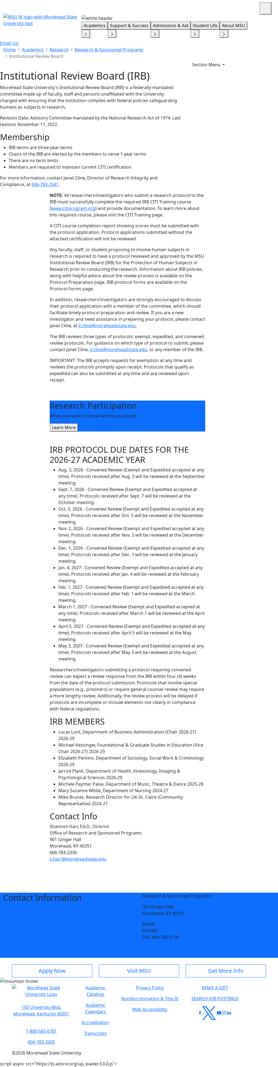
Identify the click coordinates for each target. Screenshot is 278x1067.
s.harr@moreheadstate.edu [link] (185, 924)
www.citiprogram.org (73, 208)
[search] (265, 8)
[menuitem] (9, 49)
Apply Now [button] (52, 970)
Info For (151, 8)
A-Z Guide (219, 8)
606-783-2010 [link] (173, 931)
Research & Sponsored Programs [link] (109, 50)
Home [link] (9, 50)
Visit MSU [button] (139, 970)
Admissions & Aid (170, 26)
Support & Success (129, 26)
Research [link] (59, 50)
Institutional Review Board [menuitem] (36, 56)
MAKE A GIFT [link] (215, 988)
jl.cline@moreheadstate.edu (107, 326)
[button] (41, 994)
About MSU (233, 26)
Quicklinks (184, 8)
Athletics (245, 8)
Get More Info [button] (226, 970)
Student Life (205, 26)
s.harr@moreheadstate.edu (78, 859)
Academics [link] (33, 50)
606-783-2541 (45, 184)
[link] (41, 1010)
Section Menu (207, 65)
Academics (95, 26)
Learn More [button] (64, 427)
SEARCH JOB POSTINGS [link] (215, 999)
